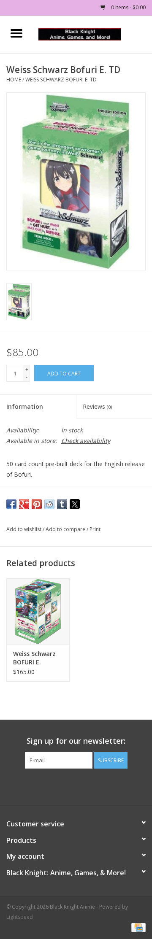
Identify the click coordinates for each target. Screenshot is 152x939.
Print (95, 529)
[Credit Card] (137, 927)
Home (13, 79)
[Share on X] (75, 504)
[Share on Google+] (24, 504)
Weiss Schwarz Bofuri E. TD (61, 79)
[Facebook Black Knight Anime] (76, 786)
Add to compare (66, 529)
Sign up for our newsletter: (76, 741)
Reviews (97, 406)
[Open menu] (16, 32)
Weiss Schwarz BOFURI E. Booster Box (34, 658)
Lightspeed (19, 916)
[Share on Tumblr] (62, 504)
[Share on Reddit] (49, 504)
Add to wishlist (24, 529)
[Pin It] (37, 504)
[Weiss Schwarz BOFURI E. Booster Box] (38, 611)
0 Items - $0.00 (128, 7)
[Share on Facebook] (11, 504)
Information (24, 406)
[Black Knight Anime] (92, 34)
